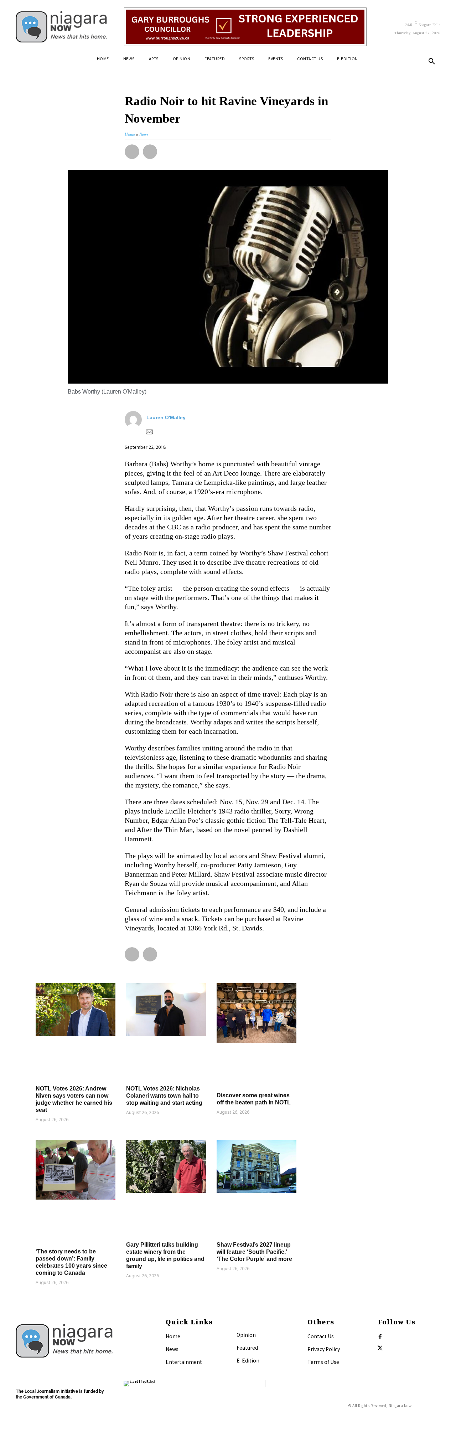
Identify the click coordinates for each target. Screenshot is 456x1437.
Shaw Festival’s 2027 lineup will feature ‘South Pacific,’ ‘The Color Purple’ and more (254, 1252)
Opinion (246, 1334)
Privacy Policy (323, 1349)
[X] (380, 1348)
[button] (431, 61)
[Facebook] (380, 1337)
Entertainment (184, 1361)
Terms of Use (323, 1361)
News (172, 1349)
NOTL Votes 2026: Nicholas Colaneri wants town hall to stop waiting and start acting (164, 1096)
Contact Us (320, 1336)
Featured (247, 1347)
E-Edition (248, 1360)
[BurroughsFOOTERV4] (245, 27)
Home (173, 1336)
